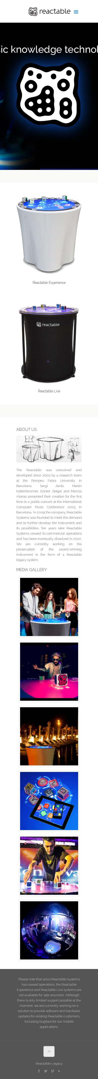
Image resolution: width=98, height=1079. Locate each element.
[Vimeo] (52, 1071)
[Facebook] (38, 1071)
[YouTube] (59, 1071)
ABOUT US (26, 429)
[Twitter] (45, 1071)
